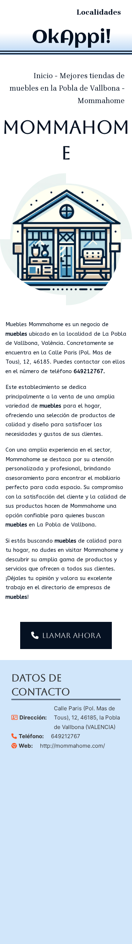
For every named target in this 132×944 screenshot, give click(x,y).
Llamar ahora (71, 635)
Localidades (99, 12)
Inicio (43, 76)
